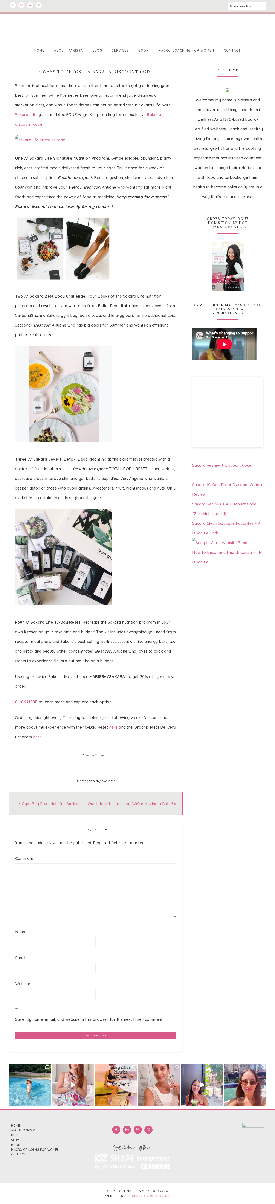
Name (22, 931)
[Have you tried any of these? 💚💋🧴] (73, 1085)
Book (15, 1145)
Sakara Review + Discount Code (222, 465)
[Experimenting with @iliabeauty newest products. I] (159, 1085)
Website (22, 983)
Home (15, 1126)
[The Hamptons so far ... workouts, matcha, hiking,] (30, 1085)
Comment (24, 858)
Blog (15, 1135)
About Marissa (23, 1130)
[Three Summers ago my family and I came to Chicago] (116, 1085)
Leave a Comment (95, 755)
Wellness (108, 781)
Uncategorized (87, 781)
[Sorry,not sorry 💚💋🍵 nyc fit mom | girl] (202, 1085)
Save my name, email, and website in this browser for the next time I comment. (89, 1019)
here (113, 727)
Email (21, 957)
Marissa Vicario (137, 27)
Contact (18, 1154)
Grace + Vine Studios (151, 1196)
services (18, 1140)
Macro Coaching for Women (35, 1150)
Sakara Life (26, 114)
